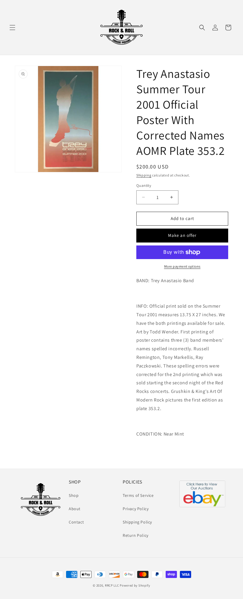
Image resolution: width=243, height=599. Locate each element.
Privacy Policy (135, 508)
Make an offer (182, 235)
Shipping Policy (137, 522)
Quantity (143, 185)
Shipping (143, 175)
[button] (12, 27)
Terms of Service (138, 495)
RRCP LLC (112, 585)
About (75, 508)
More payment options (182, 266)
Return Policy (135, 535)
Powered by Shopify (135, 585)
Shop (74, 495)
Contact (76, 522)
